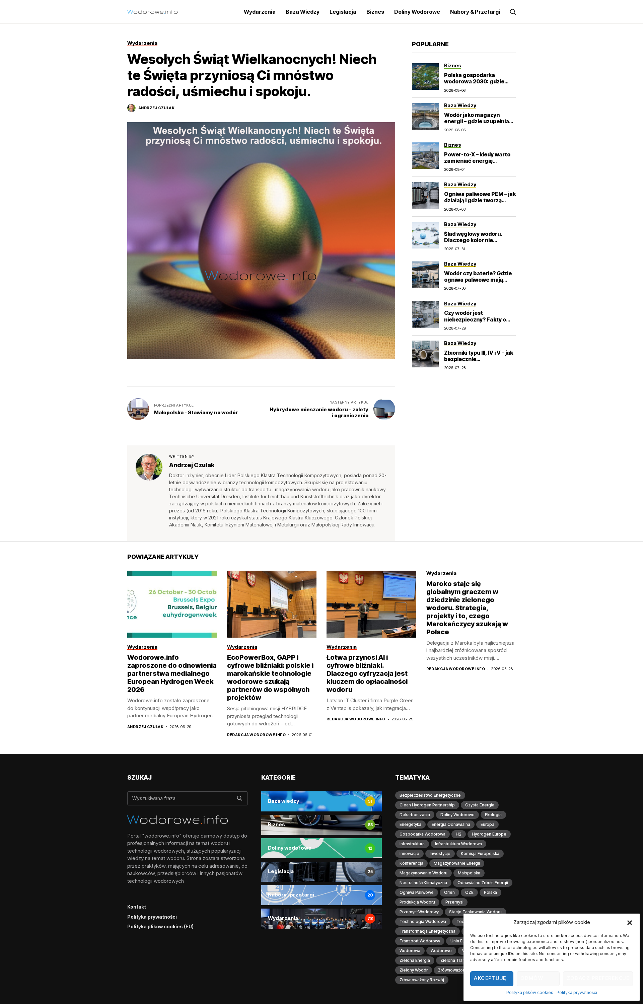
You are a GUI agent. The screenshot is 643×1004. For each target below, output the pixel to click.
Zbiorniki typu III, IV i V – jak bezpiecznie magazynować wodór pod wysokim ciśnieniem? (478, 362)
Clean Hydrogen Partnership (427, 804)
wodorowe (441, 950)
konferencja (411, 863)
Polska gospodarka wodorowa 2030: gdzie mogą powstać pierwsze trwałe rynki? (476, 85)
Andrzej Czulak (156, 108)
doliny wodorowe (457, 814)
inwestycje (440, 853)
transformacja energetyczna (427, 931)
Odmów (532, 978)
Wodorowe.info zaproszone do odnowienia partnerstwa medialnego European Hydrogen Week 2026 (172, 673)
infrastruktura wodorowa (458, 843)
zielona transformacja (462, 960)
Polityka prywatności (577, 992)
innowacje (409, 853)
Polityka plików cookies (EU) (160, 926)
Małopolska (469, 872)
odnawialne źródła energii (482, 882)
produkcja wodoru (417, 902)
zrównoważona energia (460, 970)
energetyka (410, 824)
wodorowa (410, 950)
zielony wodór (414, 970)
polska (490, 892)
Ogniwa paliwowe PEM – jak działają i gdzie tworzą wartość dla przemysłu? (480, 200)
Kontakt (136, 907)
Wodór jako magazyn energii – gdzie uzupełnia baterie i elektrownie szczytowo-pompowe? (476, 125)
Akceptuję (490, 978)
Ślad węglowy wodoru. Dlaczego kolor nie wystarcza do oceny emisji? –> (473, 243)
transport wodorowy (420, 940)
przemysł (454, 902)
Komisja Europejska (480, 853)
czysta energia (479, 804)
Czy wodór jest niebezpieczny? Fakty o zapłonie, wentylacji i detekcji (475, 323)
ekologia (493, 814)
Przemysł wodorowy (419, 911)
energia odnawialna (451, 824)
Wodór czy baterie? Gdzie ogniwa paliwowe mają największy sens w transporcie (478, 283)
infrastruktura (412, 843)
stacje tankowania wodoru (475, 911)
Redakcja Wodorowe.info (256, 735)
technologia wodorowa (423, 921)
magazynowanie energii (457, 863)
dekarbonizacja (415, 814)
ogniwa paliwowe (417, 892)
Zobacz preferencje (598, 978)
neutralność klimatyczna (423, 882)
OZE (469, 892)
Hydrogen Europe (489, 834)
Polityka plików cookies (529, 992)
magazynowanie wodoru (423, 872)
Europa (487, 824)
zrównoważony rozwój (422, 979)
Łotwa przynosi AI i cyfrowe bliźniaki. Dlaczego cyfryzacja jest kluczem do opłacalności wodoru (367, 673)
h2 (458, 834)
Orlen (449, 892)
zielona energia (415, 960)
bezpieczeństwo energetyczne (430, 795)
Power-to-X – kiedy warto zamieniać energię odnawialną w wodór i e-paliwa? (477, 164)
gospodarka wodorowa (422, 834)
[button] (629, 922)
